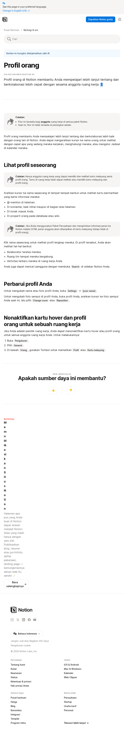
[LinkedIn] (23, 619)
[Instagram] (12, 619)
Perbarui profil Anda (28, 284)
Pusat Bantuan (11, 30)
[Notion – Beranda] (5, 19)
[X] (17, 619)
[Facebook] (29, 619)
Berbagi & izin (31, 30)
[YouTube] (34, 619)
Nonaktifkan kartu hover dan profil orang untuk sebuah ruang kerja (45, 321)
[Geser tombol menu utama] (119, 19)
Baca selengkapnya (16, 584)
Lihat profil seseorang (30, 165)
